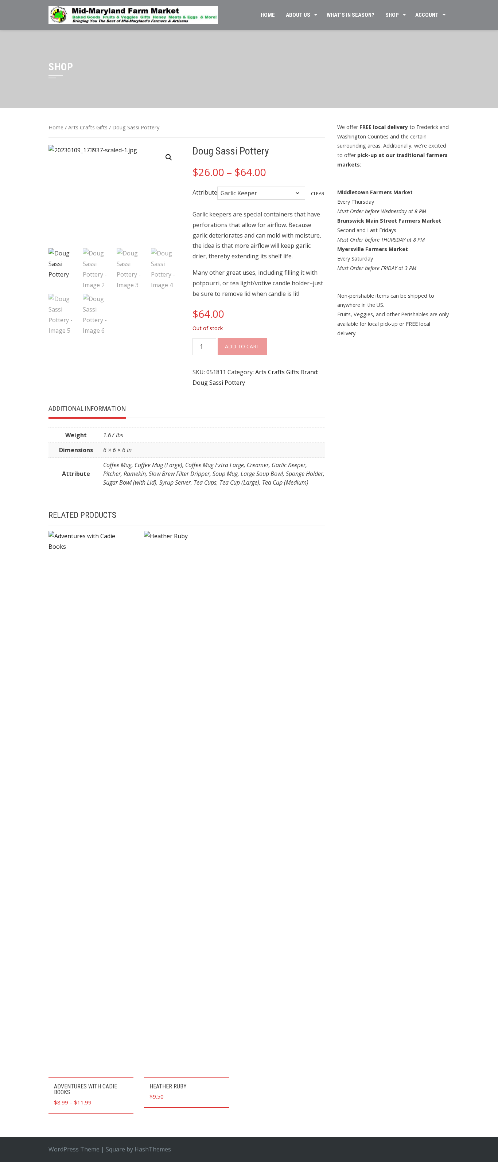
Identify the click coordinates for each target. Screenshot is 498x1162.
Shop (392, 15)
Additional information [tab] (87, 408)
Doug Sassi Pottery (218, 383)
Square (115, 1149)
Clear (317, 193)
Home (268, 15)
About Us (298, 15)
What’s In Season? (350, 15)
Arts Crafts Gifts (88, 127)
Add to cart (242, 346)
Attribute (204, 192)
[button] (168, 157)
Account (427, 15)
